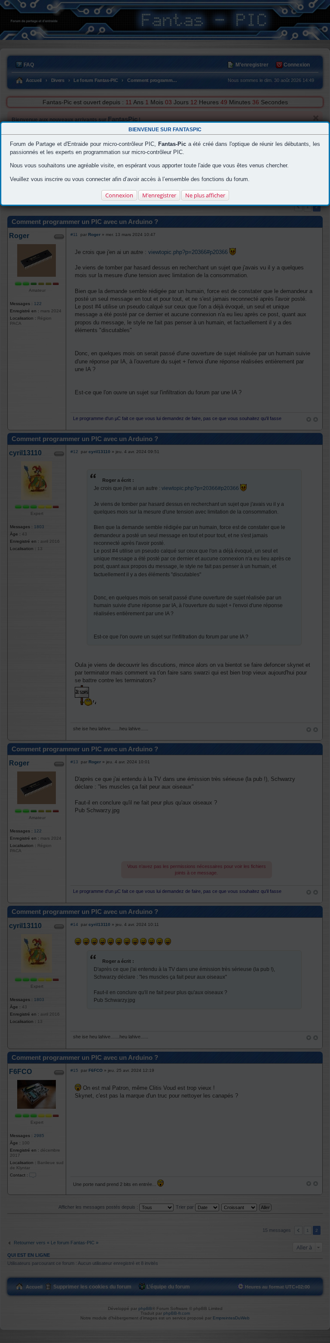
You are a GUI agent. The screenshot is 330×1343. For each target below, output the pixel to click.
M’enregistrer (159, 195)
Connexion (119, 195)
